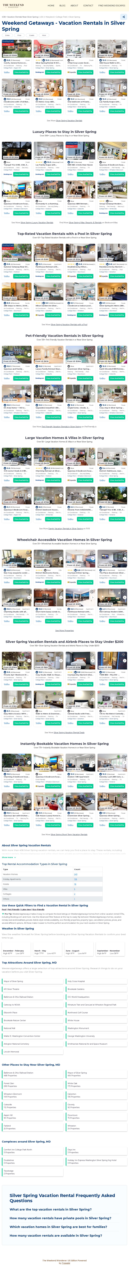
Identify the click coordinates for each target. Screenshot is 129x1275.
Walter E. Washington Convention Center (22, 1036)
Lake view (26, 909)
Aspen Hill (17, 68)
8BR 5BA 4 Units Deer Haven (80, 165)
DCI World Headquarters (78, 997)
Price (19, 35)
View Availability (21, 72)
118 (75, 879)
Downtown (49, 272)
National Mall (9, 1028)
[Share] (123, 17)
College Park (8, 68)
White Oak (113, 209)
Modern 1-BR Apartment (78, 777)
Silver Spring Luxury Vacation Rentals (37, 222)
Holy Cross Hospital (76, 981)
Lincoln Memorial (11, 1052)
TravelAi (66, 1263)
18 (75, 884)
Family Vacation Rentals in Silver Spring (65, 529)
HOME (51, 5)
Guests (31, 35)
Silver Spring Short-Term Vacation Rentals (69, 834)
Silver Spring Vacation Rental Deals (69, 732)
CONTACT (88, 5)
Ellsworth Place (10, 1012)
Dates (7, 35)
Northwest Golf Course (78, 1012)
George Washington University (81, 1036)
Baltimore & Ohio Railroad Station (18, 997)
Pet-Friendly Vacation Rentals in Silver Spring (61, 427)
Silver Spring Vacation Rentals (69, 121)
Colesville (17, 107)
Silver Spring (50, 68)
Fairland (80, 68)
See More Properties (64, 630)
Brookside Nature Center (15, 1020)
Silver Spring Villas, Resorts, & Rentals (85, 222)
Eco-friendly (38, 909)
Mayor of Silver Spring (13, 981)
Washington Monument (78, 1028)
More (44, 35)
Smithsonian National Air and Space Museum (87, 1044)
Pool (4, 909)
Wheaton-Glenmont (116, 170)
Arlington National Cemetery (16, 1044)
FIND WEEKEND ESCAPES (111, 6)
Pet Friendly (14, 909)
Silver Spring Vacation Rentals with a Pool (69, 324)
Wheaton (81, 311)
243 (75, 874)
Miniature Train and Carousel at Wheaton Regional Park (92, 1005)
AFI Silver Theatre (11, 989)
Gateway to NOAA (12, 1005)
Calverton (112, 272)
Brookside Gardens (76, 989)
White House (73, 1020)
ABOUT (74, 5)
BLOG (62, 5)
